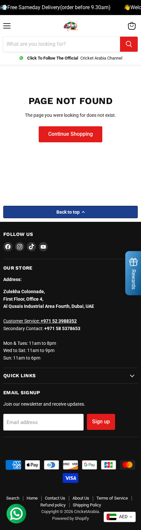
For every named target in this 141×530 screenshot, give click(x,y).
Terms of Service (112, 498)
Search (12, 498)
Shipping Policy (87, 505)
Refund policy (53, 505)
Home (32, 498)
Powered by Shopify (70, 518)
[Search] (129, 44)
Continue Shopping (70, 134)
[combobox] (120, 517)
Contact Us (55, 498)
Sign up (101, 421)
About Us (80, 498)
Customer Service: (40, 321)
